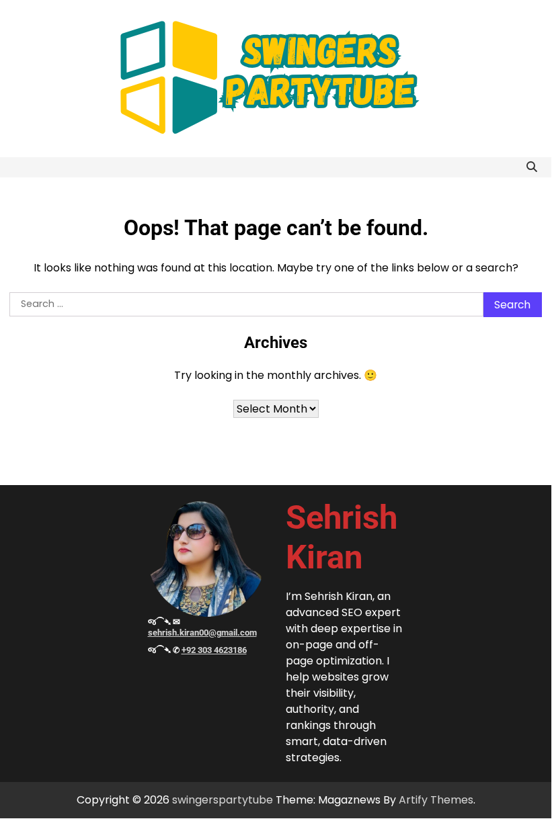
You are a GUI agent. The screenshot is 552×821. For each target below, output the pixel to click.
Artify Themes (436, 800)
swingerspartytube (222, 800)
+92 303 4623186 (214, 650)
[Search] (532, 167)
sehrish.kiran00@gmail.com (202, 633)
